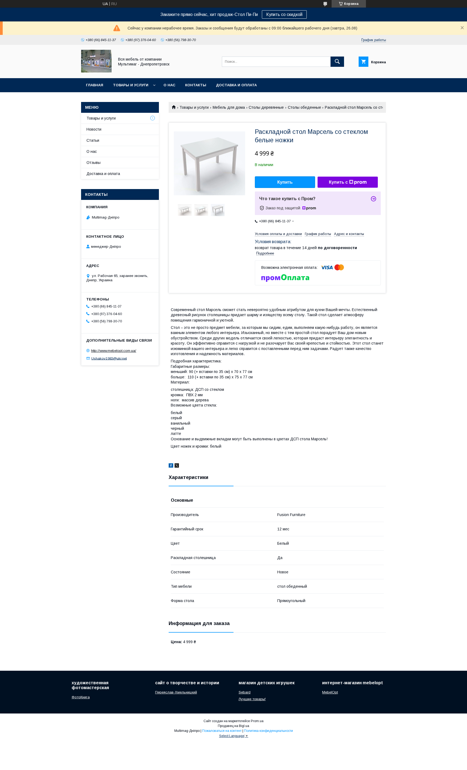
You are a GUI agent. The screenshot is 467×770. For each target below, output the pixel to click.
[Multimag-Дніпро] (96, 71)
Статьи (92, 140)
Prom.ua (257, 721)
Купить (285, 182)
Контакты (195, 85)
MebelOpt (330, 692)
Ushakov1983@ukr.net (109, 358)
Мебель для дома (229, 107)
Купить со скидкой (284, 14)
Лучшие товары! (252, 699)
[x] (177, 466)
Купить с (338, 182)
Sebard (245, 692)
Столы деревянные (266, 107)
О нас (169, 85)
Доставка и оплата (236, 85)
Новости (93, 129)
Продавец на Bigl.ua (233, 726)
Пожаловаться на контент (222, 731)
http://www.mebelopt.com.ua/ (113, 351)
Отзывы (93, 162)
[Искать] (337, 62)
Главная (94, 85)
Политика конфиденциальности (268, 731)
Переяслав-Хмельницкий (176, 692)
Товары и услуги (130, 85)
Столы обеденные (304, 107)
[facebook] (171, 466)
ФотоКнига (81, 697)
